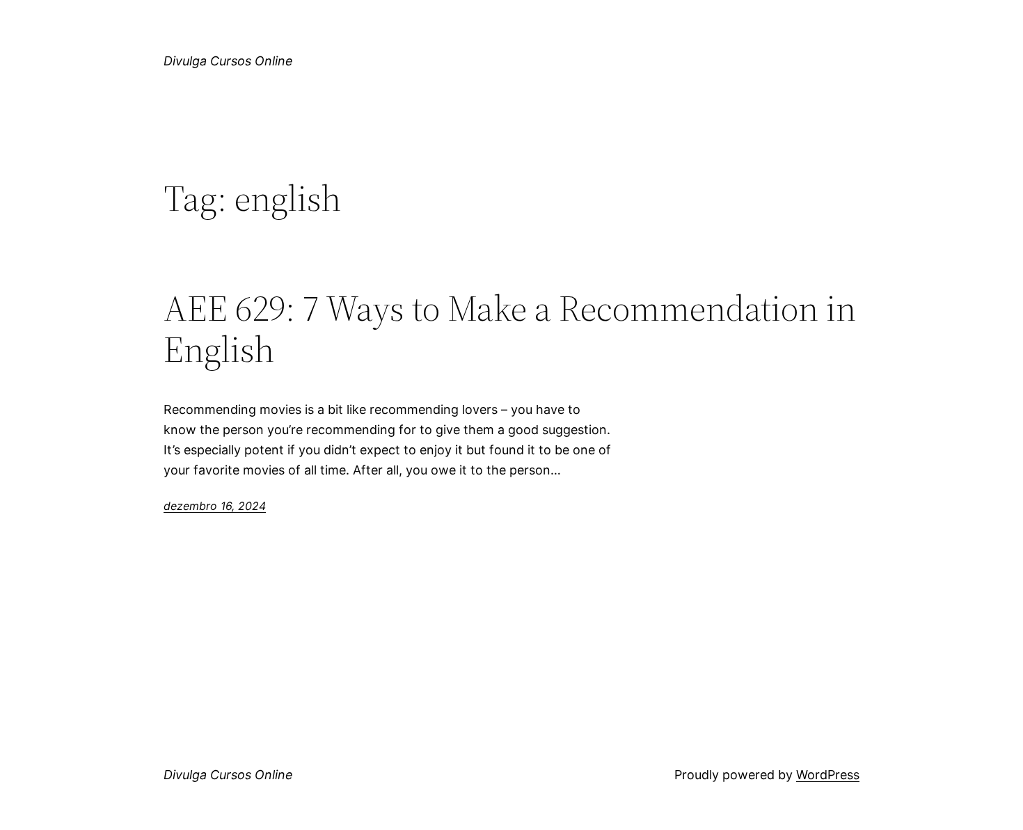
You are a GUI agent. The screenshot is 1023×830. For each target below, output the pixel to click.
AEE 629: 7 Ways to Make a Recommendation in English (510, 329)
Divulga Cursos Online (228, 61)
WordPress (827, 774)
